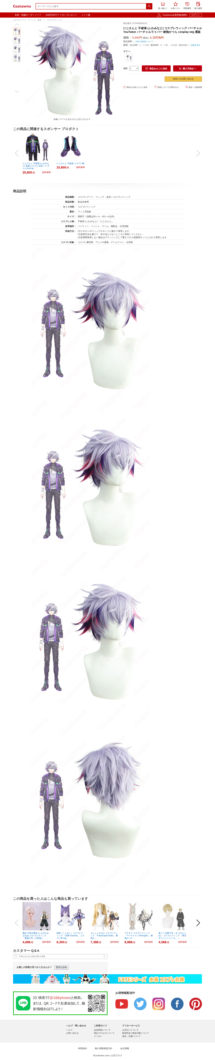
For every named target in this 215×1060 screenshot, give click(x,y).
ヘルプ (69, 1030)
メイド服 (85, 15)
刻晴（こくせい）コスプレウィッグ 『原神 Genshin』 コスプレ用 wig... (70, 935)
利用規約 (82, 1048)
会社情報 (124, 1048)
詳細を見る (195, 45)
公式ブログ (116, 1055)
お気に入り (175, 5)
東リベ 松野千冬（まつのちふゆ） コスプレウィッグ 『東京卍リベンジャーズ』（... (172, 935)
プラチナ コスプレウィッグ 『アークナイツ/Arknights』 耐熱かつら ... (138, 935)
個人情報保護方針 (103, 1048)
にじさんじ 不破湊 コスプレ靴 (70, 163)
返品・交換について (131, 1036)
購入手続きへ (187, 68)
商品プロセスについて (104, 1033)
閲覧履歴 (187, 5)
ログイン (195, 15)
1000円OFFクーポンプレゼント (61, 15)
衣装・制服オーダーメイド (28, 15)
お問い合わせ (72, 1033)
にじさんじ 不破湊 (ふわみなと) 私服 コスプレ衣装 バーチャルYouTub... (36, 166)
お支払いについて (130, 1030)
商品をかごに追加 (156, 68)
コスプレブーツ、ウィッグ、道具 (27, 20)
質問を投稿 (61, 967)
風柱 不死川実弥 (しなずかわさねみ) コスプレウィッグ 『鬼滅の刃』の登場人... (36, 935)
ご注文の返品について (143, 41)
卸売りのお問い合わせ (183, 79)
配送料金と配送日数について (135, 1033)
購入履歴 (198, 5)
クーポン (98, 1036)
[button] (16, 24)
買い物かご (162, 5)
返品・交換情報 (193, 87)
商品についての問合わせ (166, 87)
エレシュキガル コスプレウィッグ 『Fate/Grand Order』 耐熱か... (104, 935)
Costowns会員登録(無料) (175, 15)
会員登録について (102, 1030)
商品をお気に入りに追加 (135, 87)
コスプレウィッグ (54, 20)
